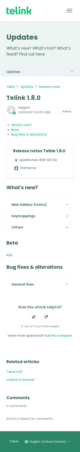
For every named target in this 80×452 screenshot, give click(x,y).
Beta (15, 129)
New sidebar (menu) (29, 204)
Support (24, 107)
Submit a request (58, 335)
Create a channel (20, 379)
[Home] (19, 10)
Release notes (49, 87)
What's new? (21, 125)
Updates (13, 72)
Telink (10, 87)
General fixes (23, 284)
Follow (67, 111)
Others (17, 227)
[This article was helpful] (34, 317)
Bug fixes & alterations (29, 134)
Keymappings (23, 216)
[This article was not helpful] (46, 317)
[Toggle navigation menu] (69, 10)
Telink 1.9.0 (14, 371)
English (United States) (48, 441)
